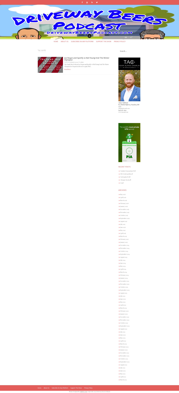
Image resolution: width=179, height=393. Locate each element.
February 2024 (124, 275)
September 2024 (125, 254)
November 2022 (124, 320)
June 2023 (123, 299)
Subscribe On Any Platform (82, 41)
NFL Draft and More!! (126, 174)
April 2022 (123, 341)
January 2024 (124, 278)
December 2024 (124, 245)
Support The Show (103, 41)
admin (82, 62)
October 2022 (124, 323)
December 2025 (124, 209)
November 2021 (124, 356)
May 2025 (122, 230)
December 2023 (124, 281)
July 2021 (122, 368)
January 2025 (124, 242)
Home (56, 41)
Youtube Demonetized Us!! (128, 171)
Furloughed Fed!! (125, 177)
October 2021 (124, 359)
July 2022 (122, 332)
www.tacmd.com (123, 112)
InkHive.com (83, 391)
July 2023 (122, 296)
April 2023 (123, 305)
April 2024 (123, 269)
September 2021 (124, 362)
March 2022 (123, 344)
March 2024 (123, 272)
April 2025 (123, 233)
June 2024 (123, 263)
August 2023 (123, 293)
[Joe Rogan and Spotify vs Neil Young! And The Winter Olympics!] (50, 65)
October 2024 (124, 251)
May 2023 (122, 302)
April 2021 (123, 377)
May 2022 (122, 338)
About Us (64, 41)
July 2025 (122, 224)
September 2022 (124, 326)
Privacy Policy (119, 41)
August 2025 (123, 221)
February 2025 (124, 239)
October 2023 (124, 287)
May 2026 (123, 194)
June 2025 (123, 227)
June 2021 (123, 371)
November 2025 (124, 212)
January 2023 (124, 314)
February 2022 (124, 347)
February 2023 (124, 311)
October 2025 (124, 215)
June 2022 (123, 335)
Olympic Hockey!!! (125, 180)
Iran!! (122, 183)
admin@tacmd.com (124, 108)
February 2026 (124, 203)
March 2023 (123, 308)
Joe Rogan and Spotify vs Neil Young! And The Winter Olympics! (86, 59)
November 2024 (124, 248)
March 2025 (123, 236)
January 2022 (124, 350)
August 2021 (123, 365)
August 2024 (123, 257)
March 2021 (123, 380)
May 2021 (122, 374)
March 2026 (123, 200)
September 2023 (124, 290)
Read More (67, 69)
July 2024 (122, 260)
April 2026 (123, 197)
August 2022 (123, 329)
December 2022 (124, 317)
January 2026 (124, 206)
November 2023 (124, 284)
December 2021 (124, 353)
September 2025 (124, 218)
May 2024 (122, 266)
